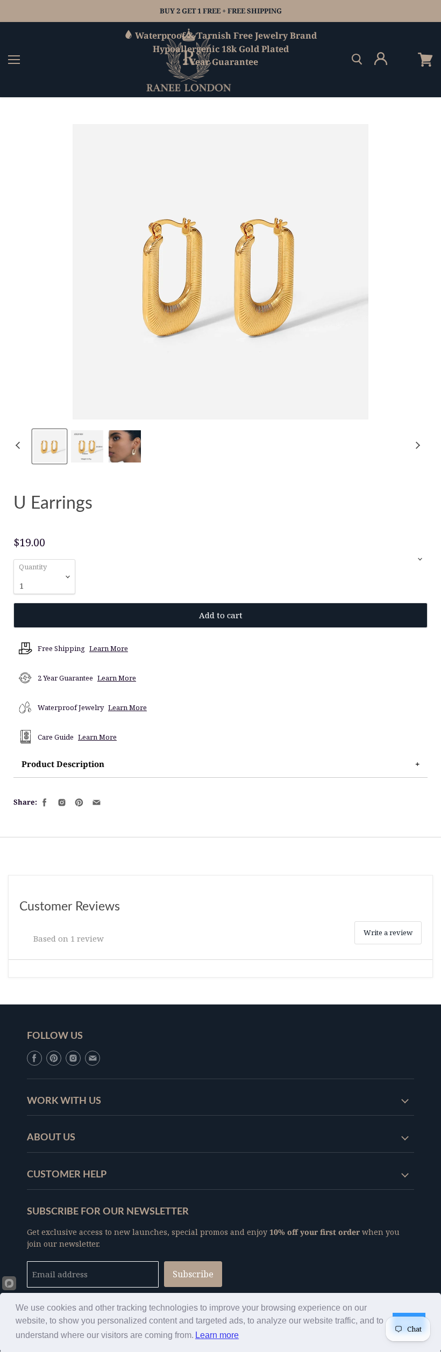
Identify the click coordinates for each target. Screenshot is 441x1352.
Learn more (217, 1335)
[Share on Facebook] (43, 801)
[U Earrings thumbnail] (49, 446)
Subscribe (193, 1274)
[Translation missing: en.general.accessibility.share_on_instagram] (60, 801)
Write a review (388, 932)
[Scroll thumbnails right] (416, 445)
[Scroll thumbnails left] (19, 445)
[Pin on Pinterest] (78, 801)
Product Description (63, 763)
